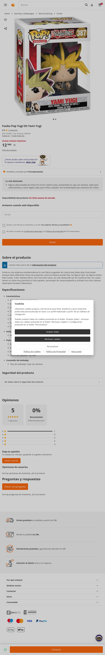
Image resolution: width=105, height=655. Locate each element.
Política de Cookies (32, 351)
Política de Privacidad (56, 351)
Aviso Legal (76, 351)
